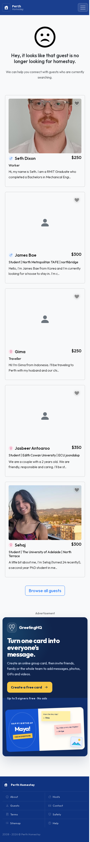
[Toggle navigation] (83, 7)
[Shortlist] (76, 103)
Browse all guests (45, 590)
